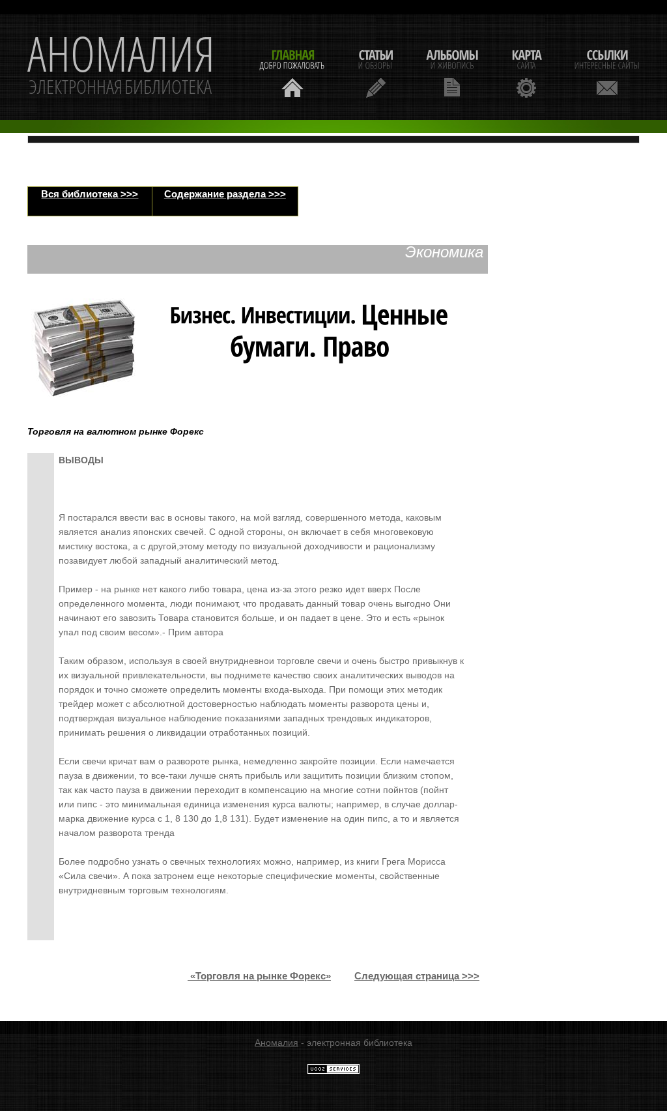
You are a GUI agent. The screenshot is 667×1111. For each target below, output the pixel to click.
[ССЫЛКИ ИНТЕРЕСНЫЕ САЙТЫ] (607, 72)
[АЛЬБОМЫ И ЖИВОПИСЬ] (452, 72)
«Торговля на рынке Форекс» (260, 976)
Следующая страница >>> (416, 976)
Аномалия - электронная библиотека (121, 67)
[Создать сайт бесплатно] (333, 1071)
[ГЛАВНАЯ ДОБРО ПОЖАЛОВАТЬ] (292, 72)
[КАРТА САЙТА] (526, 72)
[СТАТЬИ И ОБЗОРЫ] (375, 72)
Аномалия (276, 1042)
